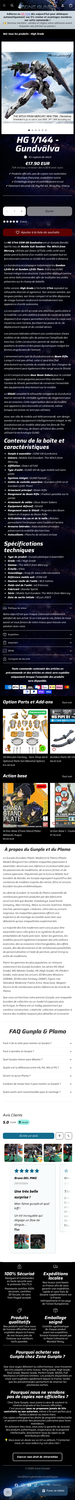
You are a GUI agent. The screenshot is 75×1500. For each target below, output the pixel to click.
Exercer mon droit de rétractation (37, 1457)
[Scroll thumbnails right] (68, 1153)
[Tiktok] (35, 1485)
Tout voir (67, 702)
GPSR (11, 650)
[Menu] (4, 5)
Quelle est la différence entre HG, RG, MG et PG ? (31, 1068)
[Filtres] (59, 1135)
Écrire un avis (28, 1135)
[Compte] (63, 5)
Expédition (13, 634)
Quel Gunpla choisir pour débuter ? (23, 1059)
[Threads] (48, 1485)
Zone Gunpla (42, 1468)
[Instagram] (23, 1485)
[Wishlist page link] (54, 5)
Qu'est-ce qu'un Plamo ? (17, 1076)
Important (13, 642)
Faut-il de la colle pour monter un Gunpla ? (27, 1043)
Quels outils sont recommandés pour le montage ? (32, 1092)
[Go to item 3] (53, 1153)
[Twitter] (42, 1485)
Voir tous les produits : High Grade (23, 34)
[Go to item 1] (13, 1153)
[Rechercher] (12, 5)
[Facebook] (16, 1485)
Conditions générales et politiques (37, 1477)
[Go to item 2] (33, 1153)
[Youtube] (29, 1485)
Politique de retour (17, 608)
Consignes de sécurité (19, 659)
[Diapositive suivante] (68, 738)
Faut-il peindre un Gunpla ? (18, 1051)
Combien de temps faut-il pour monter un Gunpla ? (32, 1084)
